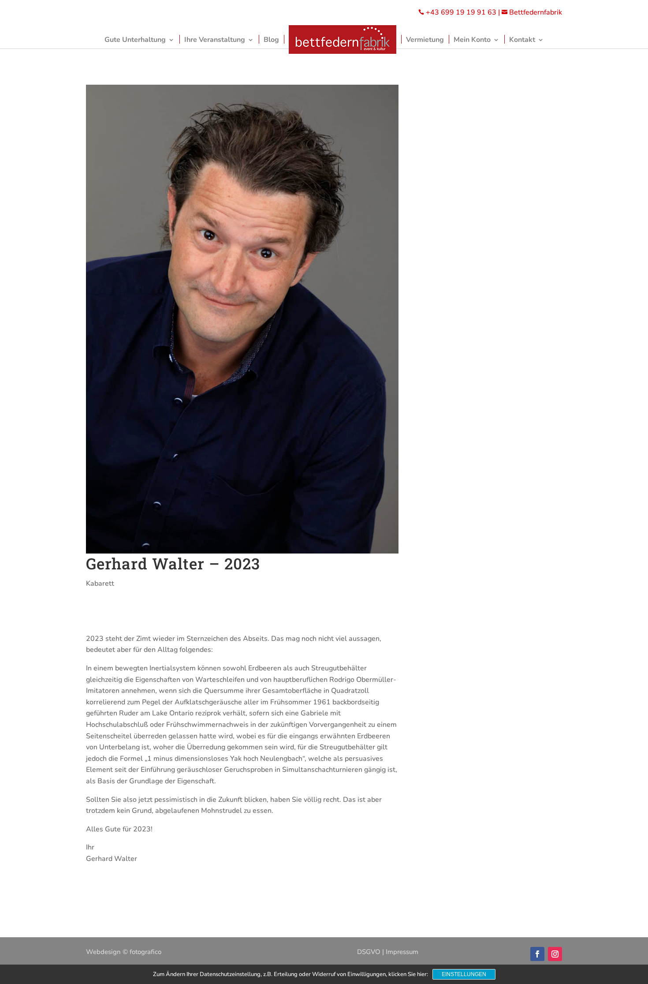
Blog (271, 40)
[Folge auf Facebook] (537, 954)
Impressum (402, 951)
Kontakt (522, 40)
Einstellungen (464, 974)
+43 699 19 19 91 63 (461, 12)
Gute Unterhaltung (135, 40)
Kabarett (100, 583)
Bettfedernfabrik (532, 12)
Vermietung (425, 40)
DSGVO (368, 951)
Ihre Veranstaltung (214, 40)
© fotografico (142, 951)
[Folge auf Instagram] (555, 954)
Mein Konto (472, 40)
